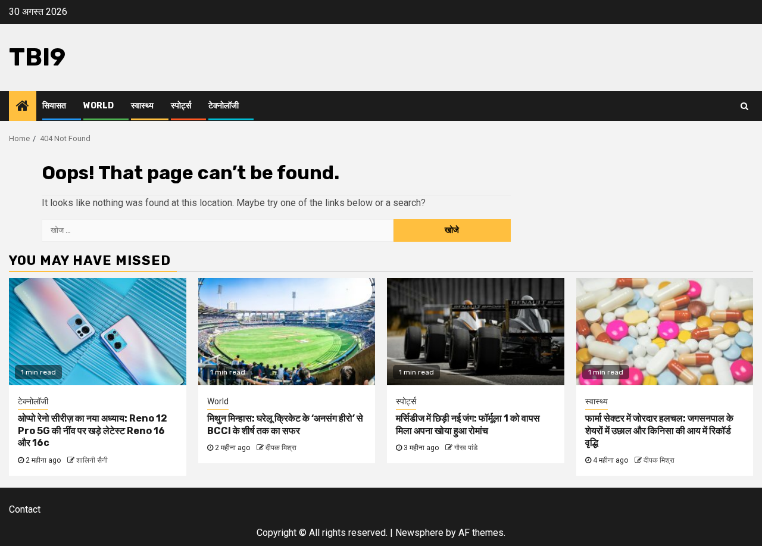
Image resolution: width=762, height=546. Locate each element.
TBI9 (37, 57)
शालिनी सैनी (92, 460)
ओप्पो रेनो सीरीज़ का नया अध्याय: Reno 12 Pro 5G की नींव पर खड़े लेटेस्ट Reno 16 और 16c (92, 431)
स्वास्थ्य (142, 106)
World (98, 106)
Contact (24, 509)
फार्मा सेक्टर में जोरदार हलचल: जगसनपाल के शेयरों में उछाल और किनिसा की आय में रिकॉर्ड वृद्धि (659, 431)
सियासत (54, 106)
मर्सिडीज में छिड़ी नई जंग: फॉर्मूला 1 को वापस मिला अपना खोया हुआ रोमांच (468, 424)
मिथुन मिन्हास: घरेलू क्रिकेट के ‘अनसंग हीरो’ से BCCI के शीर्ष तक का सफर (285, 424)
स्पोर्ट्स (181, 106)
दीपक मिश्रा (281, 448)
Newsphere (419, 532)
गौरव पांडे (465, 448)
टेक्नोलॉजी (223, 106)
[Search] (744, 106)
